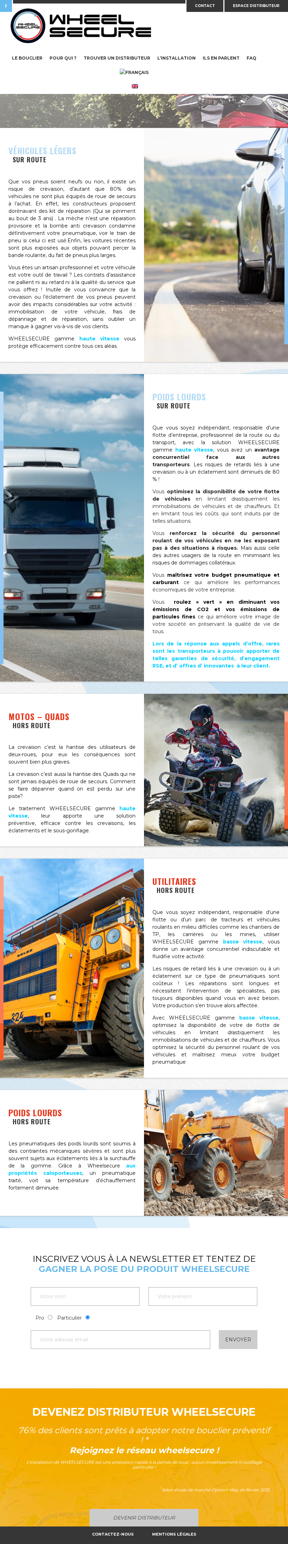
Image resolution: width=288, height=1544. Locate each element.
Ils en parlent (221, 58)
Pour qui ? (63, 58)
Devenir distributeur (144, 1518)
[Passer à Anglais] (135, 87)
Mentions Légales (174, 1534)
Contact (205, 6)
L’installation (176, 58)
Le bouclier (27, 58)
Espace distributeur (256, 6)
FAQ (251, 58)
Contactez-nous (113, 1534)
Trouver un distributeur (117, 58)
